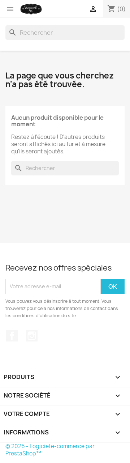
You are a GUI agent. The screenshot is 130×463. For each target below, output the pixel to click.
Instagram (32, 335)
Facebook (12, 335)
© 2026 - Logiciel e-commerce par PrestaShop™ (50, 449)
